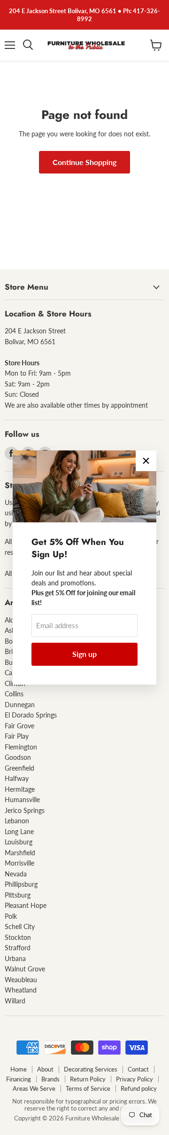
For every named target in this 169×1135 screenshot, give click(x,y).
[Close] (146, 460)
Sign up (84, 653)
